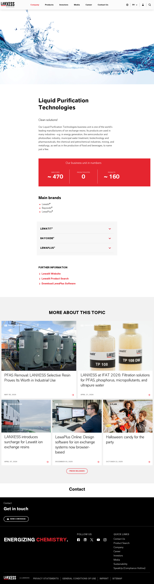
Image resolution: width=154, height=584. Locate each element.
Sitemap (117, 579)
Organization (23, 89)
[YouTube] (98, 539)
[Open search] (149, 5)
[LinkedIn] (85, 539)
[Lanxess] (11, 578)
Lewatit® (46, 229)
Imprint (104, 579)
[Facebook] (78, 539)
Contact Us (103, 5)
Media (77, 5)
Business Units (40, 89)
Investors (63, 5)
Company (34, 5)
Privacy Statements (46, 579)
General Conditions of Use (79, 579)
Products (49, 5)
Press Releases (77, 471)
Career (89, 5)
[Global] (127, 5)
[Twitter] (91, 539)
